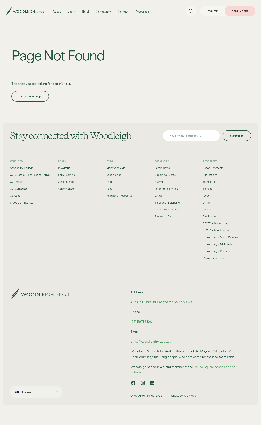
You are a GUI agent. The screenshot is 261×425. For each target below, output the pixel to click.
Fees (109, 188)
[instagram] (142, 383)
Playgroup (64, 168)
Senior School (66, 188)
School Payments (213, 168)
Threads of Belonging (167, 202)
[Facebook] (133, 383)
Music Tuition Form (214, 258)
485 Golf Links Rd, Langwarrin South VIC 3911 (163, 302)
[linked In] (152, 383)
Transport (208, 188)
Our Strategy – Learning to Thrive (30, 175)
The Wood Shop (164, 216)
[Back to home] (25, 11)
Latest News (162, 168)
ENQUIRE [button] (212, 11)
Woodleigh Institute (21, 202)
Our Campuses (19, 188)
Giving (158, 195)
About (57, 12)
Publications (210, 175)
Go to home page (30, 96)
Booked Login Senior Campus (220, 237)
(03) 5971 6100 (141, 322)
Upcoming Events (165, 175)
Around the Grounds (167, 209)
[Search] (190, 11)
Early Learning (66, 175)
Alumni (159, 181)
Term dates (209, 181)
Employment (210, 216)
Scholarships (113, 175)
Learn (71, 12)
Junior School (66, 181)
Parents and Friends (166, 188)
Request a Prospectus (119, 195)
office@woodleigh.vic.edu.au (150, 341)
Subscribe (237, 135)
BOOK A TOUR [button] (240, 11)
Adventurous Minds (21, 168)
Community (103, 12)
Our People (16, 181)
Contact (123, 11)
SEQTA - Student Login (216, 223)
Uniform (207, 202)
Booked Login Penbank (216, 251)
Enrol (85, 12)
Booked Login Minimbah (217, 244)
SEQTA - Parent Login (216, 230)
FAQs (206, 195)
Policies (207, 209)
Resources (142, 12)
